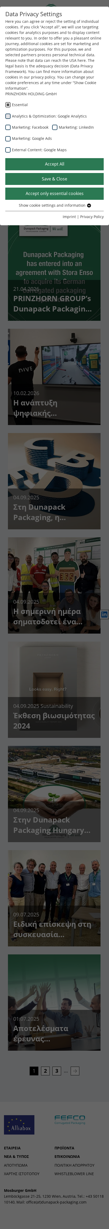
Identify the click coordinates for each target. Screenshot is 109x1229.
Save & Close (54, 179)
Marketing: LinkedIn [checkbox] (76, 127)
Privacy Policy (92, 216)
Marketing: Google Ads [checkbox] (32, 138)
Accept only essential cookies (55, 193)
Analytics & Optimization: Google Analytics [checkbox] (49, 116)
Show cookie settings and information (53, 205)
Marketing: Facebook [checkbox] (30, 127)
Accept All (54, 164)
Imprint (69, 216)
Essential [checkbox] (20, 104)
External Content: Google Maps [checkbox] (39, 149)
